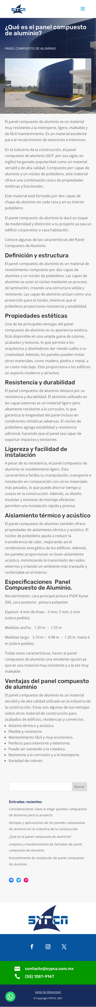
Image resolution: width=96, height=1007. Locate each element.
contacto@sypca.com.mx (49, 968)
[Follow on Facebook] (32, 947)
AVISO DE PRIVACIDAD (48, 992)
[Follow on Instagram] (48, 947)
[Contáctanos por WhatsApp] (10, 997)
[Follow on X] (64, 947)
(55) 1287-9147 (39, 976)
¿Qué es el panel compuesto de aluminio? (40, 836)
